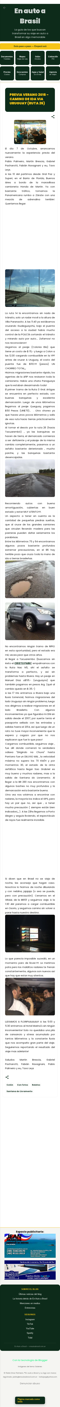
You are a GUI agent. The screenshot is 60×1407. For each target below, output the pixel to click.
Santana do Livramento (19, 1091)
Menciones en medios (30, 1303)
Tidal (30, 1337)
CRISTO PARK (22, 663)
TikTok (30, 1324)
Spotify (30, 1333)
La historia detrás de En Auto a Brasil (30, 1298)
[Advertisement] (32, 245)
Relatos (36, 1084)
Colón (10, 1084)
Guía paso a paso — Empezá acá (30, 46)
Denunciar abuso (30, 1383)
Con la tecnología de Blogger (30, 1360)
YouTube (30, 1328)
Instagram (30, 1319)
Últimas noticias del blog (30, 1294)
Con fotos (22, 1084)
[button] (7, 58)
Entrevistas (30, 1308)
